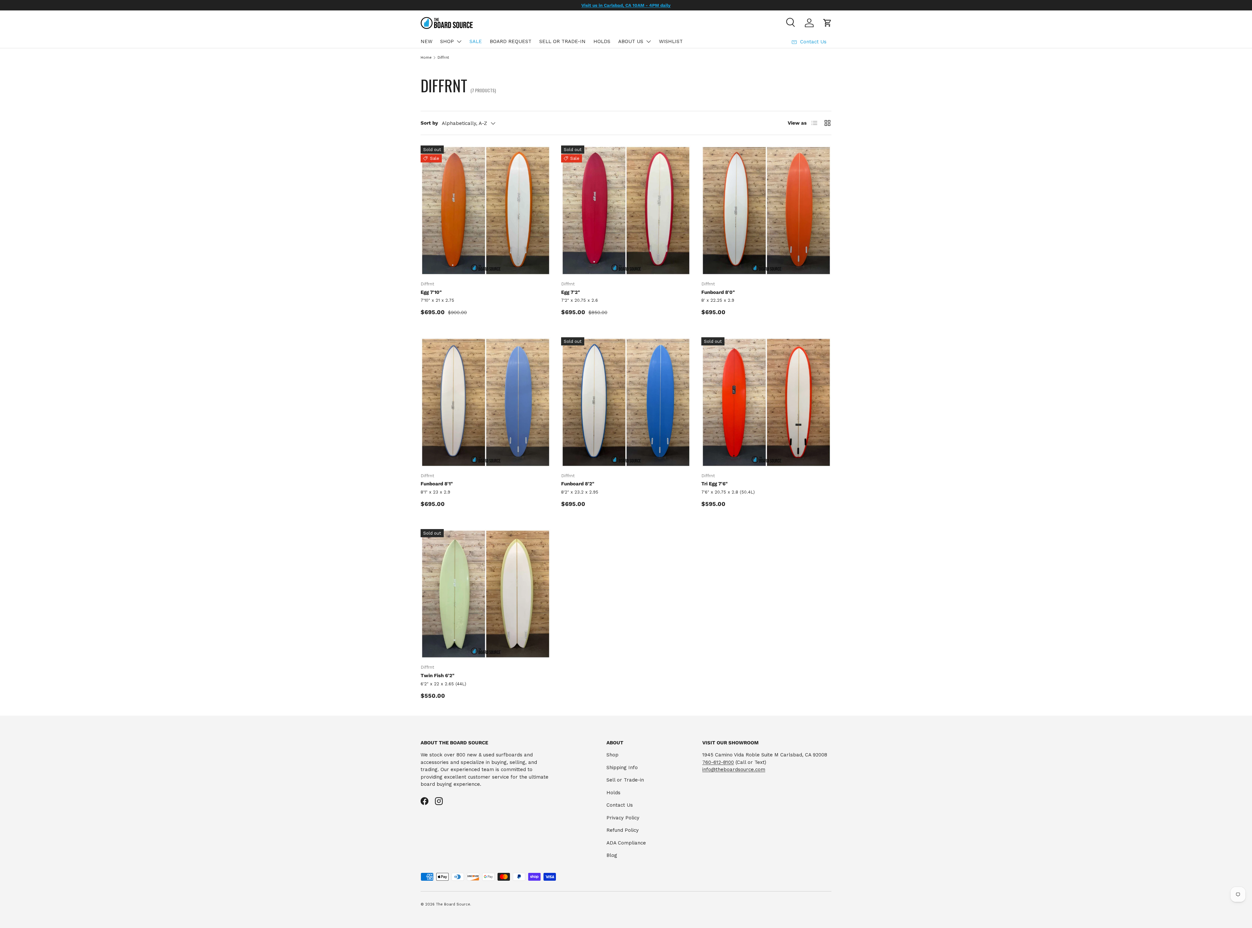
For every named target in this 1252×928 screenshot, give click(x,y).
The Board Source (453, 904)
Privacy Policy (622, 818)
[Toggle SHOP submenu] (459, 41)
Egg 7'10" (431, 292)
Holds (613, 793)
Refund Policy (622, 830)
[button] (827, 23)
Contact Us (619, 805)
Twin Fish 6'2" (438, 675)
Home (426, 57)
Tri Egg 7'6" (714, 484)
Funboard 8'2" (577, 484)
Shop (612, 755)
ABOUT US (630, 41)
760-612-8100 (718, 762)
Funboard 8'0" (718, 292)
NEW (426, 41)
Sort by (429, 123)
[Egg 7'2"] (626, 210)
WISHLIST (671, 41)
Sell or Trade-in (625, 780)
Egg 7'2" (570, 292)
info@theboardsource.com (733, 769)
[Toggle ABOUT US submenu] (648, 41)
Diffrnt (443, 57)
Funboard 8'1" (437, 484)
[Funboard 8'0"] (766, 210)
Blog (611, 855)
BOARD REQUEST (510, 41)
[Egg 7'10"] (486, 210)
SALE (476, 41)
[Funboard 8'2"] (626, 402)
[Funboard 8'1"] (486, 402)
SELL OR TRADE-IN (562, 41)
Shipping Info (622, 767)
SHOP (447, 41)
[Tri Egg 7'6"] (766, 402)
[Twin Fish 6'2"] (486, 594)
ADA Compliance (626, 843)
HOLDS (601, 41)
